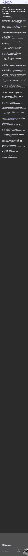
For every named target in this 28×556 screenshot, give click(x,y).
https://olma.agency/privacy (9, 152)
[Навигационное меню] (26, 2)
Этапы (18, 547)
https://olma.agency (14, 25)
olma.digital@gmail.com (15, 118)
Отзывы (18, 551)
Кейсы (18, 543)
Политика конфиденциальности (6, 545)
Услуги (18, 545)
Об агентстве (20, 541)
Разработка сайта (5, 551)
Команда (19, 549)
